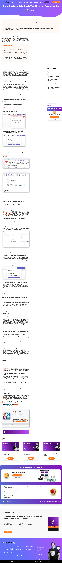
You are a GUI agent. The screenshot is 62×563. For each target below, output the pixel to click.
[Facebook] (6, 405)
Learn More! (8, 531)
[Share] (13, 405)
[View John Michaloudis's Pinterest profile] (10, 424)
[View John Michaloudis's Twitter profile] (12, 424)
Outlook (6, 156)
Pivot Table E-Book (39, 556)
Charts (17, 552)
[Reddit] (17, 405)
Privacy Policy (30, 561)
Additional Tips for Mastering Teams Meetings (53, 85)
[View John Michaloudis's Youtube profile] (14, 424)
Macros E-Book (38, 557)
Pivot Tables (18, 547)
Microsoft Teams (5, 39)
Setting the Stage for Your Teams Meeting (54, 72)
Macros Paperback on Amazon (39, 553)
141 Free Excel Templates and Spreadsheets (15, 63)
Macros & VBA (18, 549)
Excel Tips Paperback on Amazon (40, 545)
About (45, 561)
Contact (49, 561)
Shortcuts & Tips (19, 555)
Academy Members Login (30, 547)
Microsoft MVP (23, 418)
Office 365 (49, 105)
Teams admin (7, 214)
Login (40, 2)
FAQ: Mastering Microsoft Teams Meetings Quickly (54, 88)
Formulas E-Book (39, 554)
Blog (17, 2)
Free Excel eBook (56, 2)
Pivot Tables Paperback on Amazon (40, 550)
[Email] (11, 405)
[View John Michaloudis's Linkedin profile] (8, 424)
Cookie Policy (36, 561)
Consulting (36, 2)
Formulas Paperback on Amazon (40, 548)
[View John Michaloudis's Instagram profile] (6, 424)
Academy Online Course (30, 544)
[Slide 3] (52, 533)
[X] (4, 405)
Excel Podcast (18, 544)
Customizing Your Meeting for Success (53, 77)
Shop (31, 2)
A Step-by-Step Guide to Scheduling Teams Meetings (53, 74)
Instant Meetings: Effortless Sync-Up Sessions (54, 80)
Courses (20, 2)
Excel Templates (39, 559)
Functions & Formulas (19, 546)
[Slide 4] (53, 533)
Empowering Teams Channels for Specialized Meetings (54, 83)
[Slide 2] (51, 533)
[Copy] (9, 405)
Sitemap (41, 561)
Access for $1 (17, 475)
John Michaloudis (17, 412)
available (5, 398)
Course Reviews (28, 549)
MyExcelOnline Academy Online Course (20, 421)
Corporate (26, 2)
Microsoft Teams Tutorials (52, 103)
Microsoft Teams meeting (14, 366)
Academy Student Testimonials (29, 551)
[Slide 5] (54, 533)
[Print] (15, 405)
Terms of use (24, 561)
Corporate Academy (29, 546)
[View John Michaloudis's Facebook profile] (3, 424)
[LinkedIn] (8, 405)
